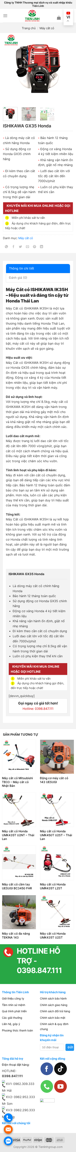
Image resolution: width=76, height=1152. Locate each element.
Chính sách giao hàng (53, 1005)
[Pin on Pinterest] (34, 247)
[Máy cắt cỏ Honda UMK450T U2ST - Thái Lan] (57, 810)
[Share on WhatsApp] (6, 247)
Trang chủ (29, 28)
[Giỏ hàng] (59, 17)
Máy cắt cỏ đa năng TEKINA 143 (16, 935)
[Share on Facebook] (13, 247)
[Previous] (9, 68)
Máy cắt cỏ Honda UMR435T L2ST (53, 886)
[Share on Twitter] (20, 247)
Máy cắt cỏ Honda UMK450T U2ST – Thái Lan (56, 835)
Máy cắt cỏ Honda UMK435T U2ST (53, 935)
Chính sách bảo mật (52, 1017)
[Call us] (47, 1086)
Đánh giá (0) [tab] (18, 278)
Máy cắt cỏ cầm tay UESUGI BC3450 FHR (17, 886)
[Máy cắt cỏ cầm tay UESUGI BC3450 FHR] (19, 863)
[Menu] (5, 15)
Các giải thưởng (12, 1017)
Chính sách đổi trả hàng (55, 1011)
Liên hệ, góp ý (11, 1024)
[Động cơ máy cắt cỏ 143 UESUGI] (57, 757)
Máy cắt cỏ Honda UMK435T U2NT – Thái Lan (18, 835)
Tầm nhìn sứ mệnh (13, 1005)
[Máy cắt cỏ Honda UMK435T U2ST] (57, 912)
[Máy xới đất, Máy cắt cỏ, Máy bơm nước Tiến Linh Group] (32, 16)
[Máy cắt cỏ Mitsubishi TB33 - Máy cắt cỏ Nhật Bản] (19, 757)
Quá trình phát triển (14, 1011)
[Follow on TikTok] (60, 1068)
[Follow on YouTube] (60, 1086)
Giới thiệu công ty (13, 998)
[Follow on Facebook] (47, 1068)
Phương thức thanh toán (17, 1030)
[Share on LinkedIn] (41, 247)
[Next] (66, 68)
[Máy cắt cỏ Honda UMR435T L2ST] (57, 863)
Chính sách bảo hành (53, 998)
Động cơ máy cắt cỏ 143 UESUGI (54, 780)
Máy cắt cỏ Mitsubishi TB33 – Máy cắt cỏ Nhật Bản (17, 782)
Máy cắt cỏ (47, 28)
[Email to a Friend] (27, 247)
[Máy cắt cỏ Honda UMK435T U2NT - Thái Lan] (19, 810)
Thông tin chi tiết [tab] (21, 268)
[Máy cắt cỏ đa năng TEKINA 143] (19, 912)
